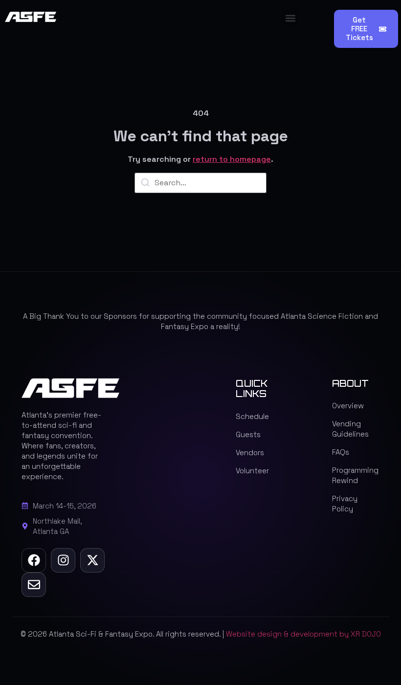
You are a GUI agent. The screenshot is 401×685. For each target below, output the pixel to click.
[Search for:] (200, 183)
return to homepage (232, 159)
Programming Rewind (355, 475)
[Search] (145, 184)
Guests (248, 434)
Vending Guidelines (350, 429)
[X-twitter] (92, 560)
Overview (348, 405)
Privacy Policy (344, 503)
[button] (290, 18)
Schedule (252, 416)
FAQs (340, 452)
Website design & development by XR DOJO (303, 634)
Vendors (250, 452)
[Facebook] (34, 560)
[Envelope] (34, 585)
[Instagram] (63, 560)
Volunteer (252, 470)
